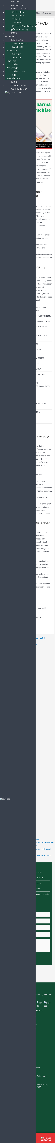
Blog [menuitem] (14, 82)
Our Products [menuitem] (19, 8)
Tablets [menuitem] (17, 19)
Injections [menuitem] (18, 15)
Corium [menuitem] (17, 54)
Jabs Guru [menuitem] (18, 71)
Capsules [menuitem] (18, 12)
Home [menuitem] (15, 1)
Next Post (39, 638)
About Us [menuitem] (17, 5)
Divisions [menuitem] (17, 40)
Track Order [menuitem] (18, 85)
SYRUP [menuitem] (16, 22)
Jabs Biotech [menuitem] (20, 43)
